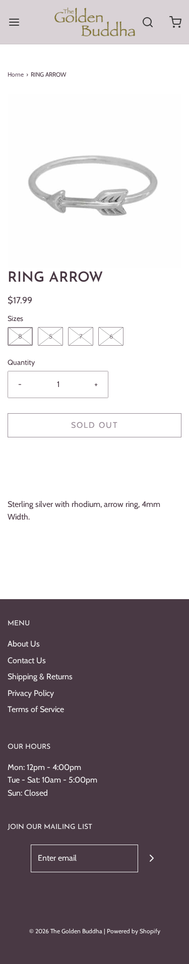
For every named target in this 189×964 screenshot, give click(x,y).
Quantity (21, 362)
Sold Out (94, 425)
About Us (24, 644)
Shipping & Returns (40, 676)
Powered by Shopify (133, 931)
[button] (94, 181)
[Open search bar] (147, 22)
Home (16, 74)
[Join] (152, 858)
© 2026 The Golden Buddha (66, 931)
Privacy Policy (31, 693)
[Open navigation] (14, 22)
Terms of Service (36, 709)
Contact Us (27, 660)
